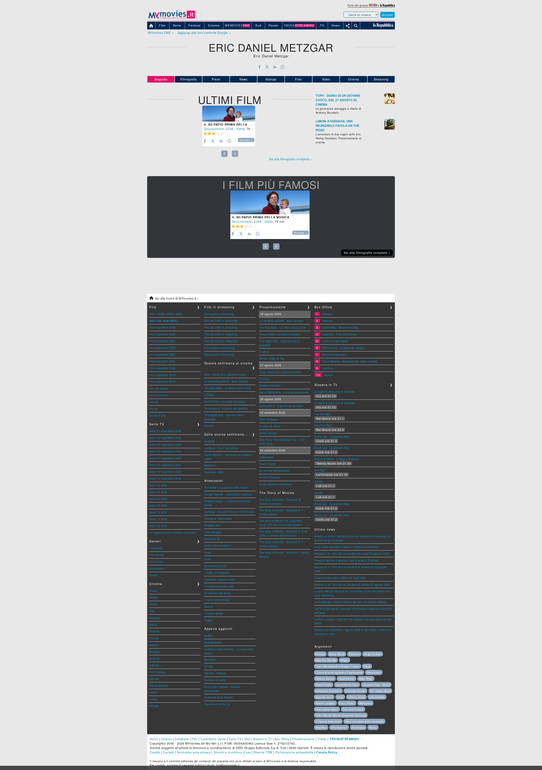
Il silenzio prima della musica (232, 124)
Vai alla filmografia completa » (290, 159)
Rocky (373, 727)
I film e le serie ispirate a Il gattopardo (339, 672)
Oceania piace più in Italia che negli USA (340, 577)
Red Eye (319, 470)
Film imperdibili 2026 (162, 327)
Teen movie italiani (327, 709)
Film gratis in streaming (219, 314)
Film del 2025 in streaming (221, 320)
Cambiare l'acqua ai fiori (219, 579)
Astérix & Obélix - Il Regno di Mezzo (336, 459)
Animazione (156, 568)
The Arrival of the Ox (217, 704)
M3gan (344, 660)
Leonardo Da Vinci (347, 684)
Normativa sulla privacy (194, 752)
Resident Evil (212, 525)
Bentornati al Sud (215, 566)
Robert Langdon (325, 703)
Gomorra (354, 654)
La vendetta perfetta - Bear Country (226, 381)
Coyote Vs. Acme (270, 426)
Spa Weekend (213, 642)
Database (182, 739)
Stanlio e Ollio (323, 425)
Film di (153, 402)
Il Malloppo (266, 457)
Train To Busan (268, 419)
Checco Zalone (325, 678)
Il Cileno (209, 395)
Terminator (358, 727)
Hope (207, 552)
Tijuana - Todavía (215, 673)
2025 (170, 314)
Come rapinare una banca (275, 484)
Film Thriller (156, 555)
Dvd (247, 739)
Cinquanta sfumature (328, 691)
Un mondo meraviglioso (274, 470)
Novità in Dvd (157, 415)
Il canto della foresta (217, 599)
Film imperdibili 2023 (162, 348)
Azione (153, 575)
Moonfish (210, 659)
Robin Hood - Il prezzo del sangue (343, 348)
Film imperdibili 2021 (162, 361)
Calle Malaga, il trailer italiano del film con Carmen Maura (350, 602)
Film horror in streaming (219, 354)
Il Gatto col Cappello (217, 572)
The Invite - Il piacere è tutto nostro (226, 487)
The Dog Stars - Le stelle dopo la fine (227, 388)
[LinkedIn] (274, 66)
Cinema (353, 79)
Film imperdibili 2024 (162, 341)
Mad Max (321, 727)
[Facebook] (259, 66)
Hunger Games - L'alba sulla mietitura (228, 494)
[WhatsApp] (282, 66)
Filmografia (188, 79)
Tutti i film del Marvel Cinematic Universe (341, 715)
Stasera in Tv (262, 739)
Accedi (387, 15)
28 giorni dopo (372, 654)
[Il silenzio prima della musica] (228, 114)
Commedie (156, 548)
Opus (367, 666)
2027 (152, 314)
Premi (216, 79)
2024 (179, 314)
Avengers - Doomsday (218, 518)
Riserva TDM (263, 752)
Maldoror (210, 465)
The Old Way (322, 414)
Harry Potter (347, 703)
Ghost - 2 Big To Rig (271, 358)
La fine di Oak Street (335, 341)
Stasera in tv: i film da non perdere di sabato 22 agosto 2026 (352, 584)
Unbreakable (377, 697)
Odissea (327, 320)
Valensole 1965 (214, 472)
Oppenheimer (346, 678)
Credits (155, 752)
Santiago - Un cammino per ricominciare (229, 511)
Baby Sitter (366, 678)
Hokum (328, 375)
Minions (320, 654)
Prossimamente (303, 739)
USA (230, 129)
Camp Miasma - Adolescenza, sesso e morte (349, 361)
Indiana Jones (356, 697)
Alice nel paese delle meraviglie (364, 721)
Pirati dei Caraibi (355, 691)
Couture (209, 425)
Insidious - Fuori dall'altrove (221, 448)
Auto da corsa (324, 697)
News (243, 79)
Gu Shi (208, 666)
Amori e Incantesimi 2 (217, 545)
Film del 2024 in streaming (221, 327)
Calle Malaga (212, 532)
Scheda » (246, 140)
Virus (340, 697)
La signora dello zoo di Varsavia (334, 391)
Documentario (214, 129)
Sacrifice (327, 368)
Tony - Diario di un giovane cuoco (225, 374)
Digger (208, 620)
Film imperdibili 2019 (162, 375)
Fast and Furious (353, 709)
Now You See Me (326, 660)
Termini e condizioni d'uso (232, 752)
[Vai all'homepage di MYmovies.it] (171, 18)
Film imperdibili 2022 (162, 354)
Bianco (208, 606)
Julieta (318, 481)
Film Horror (156, 561)
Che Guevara (339, 727)
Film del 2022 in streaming (221, 341)
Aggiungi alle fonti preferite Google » (204, 32)
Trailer (322, 739)
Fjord (207, 559)
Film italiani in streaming (219, 348)
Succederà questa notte (219, 586)
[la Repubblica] (387, 5)
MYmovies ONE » (160, 32)
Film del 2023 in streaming (221, 334)
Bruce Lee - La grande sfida (331, 436)
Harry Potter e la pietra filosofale (224, 401)
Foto (298, 79)
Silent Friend (267, 464)
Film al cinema (158, 395)
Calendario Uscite (213, 739)
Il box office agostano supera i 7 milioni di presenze (346, 547)
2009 (239, 129)
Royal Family (324, 684)
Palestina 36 (212, 539)
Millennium (365, 703)
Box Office (282, 739)
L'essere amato (213, 613)
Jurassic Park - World (376, 684)
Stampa (271, 79)
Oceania (209, 441)
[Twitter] (267, 66)
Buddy (208, 635)
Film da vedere (158, 388)
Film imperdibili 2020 (162, 368)
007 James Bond (380, 691)
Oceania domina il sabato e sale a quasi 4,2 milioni (346, 560)
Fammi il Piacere (269, 477)
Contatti (168, 752)
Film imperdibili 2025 (162, 334)
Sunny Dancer (268, 433)
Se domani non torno (217, 593)
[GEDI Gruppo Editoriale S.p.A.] (373, 5)
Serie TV (235, 739)
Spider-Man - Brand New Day (340, 327)
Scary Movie (336, 654)
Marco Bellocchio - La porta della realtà (284, 392)
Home (154, 739)
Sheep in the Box (270, 385)
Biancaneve (374, 672)
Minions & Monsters (334, 354)
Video (326, 79)
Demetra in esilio (215, 680)
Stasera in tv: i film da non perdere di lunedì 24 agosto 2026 (351, 553)
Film (195, 739)
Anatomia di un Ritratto (218, 697)
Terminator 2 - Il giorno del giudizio (226, 408)
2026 (161, 314)
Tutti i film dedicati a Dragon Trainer (337, 666)
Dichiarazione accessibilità (294, 752)
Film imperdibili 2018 (162, 381)
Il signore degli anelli (328, 721)
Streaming (381, 79)
